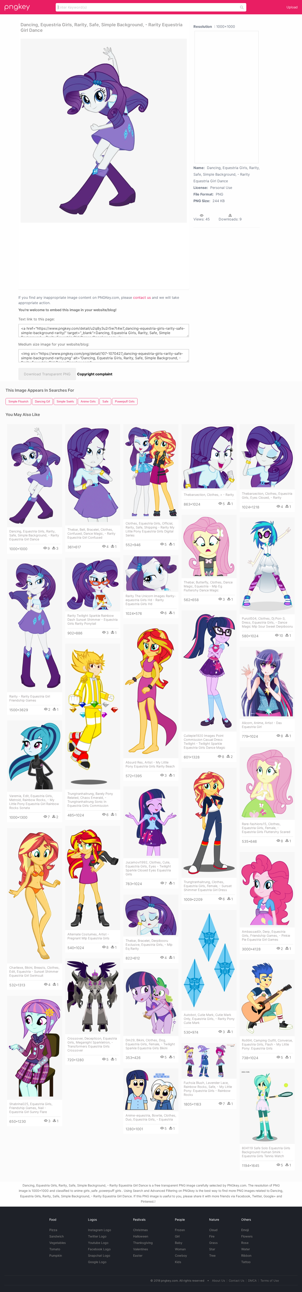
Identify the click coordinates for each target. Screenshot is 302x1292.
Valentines (140, 1249)
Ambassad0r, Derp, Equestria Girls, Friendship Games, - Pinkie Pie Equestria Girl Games (266, 935)
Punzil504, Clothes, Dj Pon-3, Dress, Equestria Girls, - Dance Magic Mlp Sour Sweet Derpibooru (267, 622)
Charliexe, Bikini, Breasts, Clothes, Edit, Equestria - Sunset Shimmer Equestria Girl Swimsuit (34, 971)
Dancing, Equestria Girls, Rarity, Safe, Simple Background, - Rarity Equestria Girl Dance (34, 535)
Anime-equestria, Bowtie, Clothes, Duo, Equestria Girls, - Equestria (151, 1117)
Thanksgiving (143, 1243)
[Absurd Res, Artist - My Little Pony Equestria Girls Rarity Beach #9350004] (150, 691)
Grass (213, 1243)
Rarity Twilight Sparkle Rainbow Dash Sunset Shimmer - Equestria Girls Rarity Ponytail (92, 619)
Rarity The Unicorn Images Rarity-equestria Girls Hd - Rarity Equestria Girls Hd (151, 600)
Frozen (180, 1230)
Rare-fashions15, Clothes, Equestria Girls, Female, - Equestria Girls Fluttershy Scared (266, 828)
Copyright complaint (94, 374)
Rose (244, 1243)
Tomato (54, 1249)
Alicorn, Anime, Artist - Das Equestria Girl (262, 725)
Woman (180, 1249)
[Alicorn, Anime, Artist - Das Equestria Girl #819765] (267, 683)
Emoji (245, 1230)
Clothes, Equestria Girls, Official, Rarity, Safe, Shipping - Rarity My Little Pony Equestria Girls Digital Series (150, 529)
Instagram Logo (99, 1230)
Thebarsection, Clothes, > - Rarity (209, 494)
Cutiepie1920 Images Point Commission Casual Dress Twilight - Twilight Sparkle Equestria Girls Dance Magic (204, 741)
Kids (178, 1262)
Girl (177, 1236)
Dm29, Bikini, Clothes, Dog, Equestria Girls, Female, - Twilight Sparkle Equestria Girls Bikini (150, 1044)
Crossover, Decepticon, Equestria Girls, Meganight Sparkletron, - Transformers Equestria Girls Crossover (92, 1044)
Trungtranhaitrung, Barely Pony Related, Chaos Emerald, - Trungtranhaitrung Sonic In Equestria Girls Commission (90, 799)
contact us (142, 297)
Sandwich (56, 1236)
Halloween (140, 1236)
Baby (178, 1243)
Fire (211, 1236)
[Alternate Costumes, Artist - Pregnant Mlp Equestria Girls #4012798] (92, 878)
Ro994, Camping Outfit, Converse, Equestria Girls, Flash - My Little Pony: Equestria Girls (267, 1044)
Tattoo (245, 1262)
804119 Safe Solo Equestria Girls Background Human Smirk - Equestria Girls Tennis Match (266, 1152)
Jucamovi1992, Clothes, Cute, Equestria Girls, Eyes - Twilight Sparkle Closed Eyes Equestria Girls (148, 868)
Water (245, 1249)
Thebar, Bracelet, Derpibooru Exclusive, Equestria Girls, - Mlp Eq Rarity (149, 944)
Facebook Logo (99, 1249)
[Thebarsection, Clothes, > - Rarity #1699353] (209, 457)
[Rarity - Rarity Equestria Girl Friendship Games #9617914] (34, 625)
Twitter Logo (97, 1236)
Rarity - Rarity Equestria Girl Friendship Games (29, 698)
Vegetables (57, 1243)
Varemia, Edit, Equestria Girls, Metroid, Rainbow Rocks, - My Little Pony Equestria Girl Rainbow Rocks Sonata (34, 802)
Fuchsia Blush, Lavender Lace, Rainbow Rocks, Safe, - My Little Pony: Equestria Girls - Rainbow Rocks (208, 1088)
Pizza (53, 1230)
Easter (137, 1255)
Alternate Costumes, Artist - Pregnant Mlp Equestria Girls (88, 936)
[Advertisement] (68, 256)
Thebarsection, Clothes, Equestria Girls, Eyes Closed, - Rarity (267, 495)
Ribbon (246, 1255)
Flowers (247, 1236)
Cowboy (181, 1255)
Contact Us (236, 1280)
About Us (218, 1280)
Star (212, 1249)
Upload (292, 7)
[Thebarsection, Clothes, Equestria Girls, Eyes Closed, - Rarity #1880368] (267, 456)
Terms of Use (269, 1280)
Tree (212, 1255)
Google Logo (97, 1262)
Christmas (140, 1230)
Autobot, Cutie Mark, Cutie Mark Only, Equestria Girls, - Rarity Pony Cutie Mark (209, 1019)
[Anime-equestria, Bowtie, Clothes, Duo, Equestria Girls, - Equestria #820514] (150, 1089)
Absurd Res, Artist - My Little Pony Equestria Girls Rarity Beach (150, 764)
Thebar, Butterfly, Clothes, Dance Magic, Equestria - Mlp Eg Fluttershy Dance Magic (208, 586)
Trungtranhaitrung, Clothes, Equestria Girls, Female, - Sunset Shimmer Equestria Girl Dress (208, 886)
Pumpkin (55, 1255)
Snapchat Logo (99, 1255)
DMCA (252, 1280)
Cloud (213, 1230)
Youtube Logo (98, 1243)
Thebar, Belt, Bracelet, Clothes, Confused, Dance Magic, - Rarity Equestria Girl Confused (91, 533)
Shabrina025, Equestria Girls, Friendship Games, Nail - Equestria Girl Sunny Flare (30, 1108)
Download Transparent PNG (47, 374)
